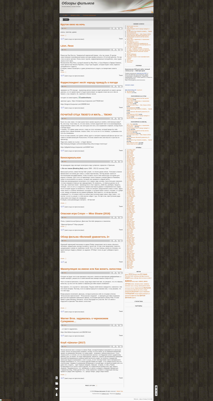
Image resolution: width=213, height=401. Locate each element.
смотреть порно (129, 85)
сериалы (146, 291)
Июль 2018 (130, 152)
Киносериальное (71, 157)
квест (150, 278)
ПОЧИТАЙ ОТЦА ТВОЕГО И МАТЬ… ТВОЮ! (86, 114)
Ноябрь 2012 (130, 241)
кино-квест (135, 281)
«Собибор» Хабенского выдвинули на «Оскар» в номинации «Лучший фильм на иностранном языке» (138, 45)
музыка (147, 288)
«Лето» (129, 59)
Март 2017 (130, 172)
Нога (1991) (130, 60)
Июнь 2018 (130, 153)
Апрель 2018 (130, 155)
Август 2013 (130, 229)
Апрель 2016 (130, 187)
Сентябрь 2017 (131, 164)
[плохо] (63, 39)
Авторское (130, 91)
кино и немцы (134, 285)
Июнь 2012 (130, 248)
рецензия (135, 291)
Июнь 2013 (130, 232)
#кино (126, 274)
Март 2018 (130, 156)
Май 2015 (129, 201)
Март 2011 (129, 268)
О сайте (65, 15)
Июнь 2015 (130, 200)
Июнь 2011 (130, 264)
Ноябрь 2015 (130, 193)
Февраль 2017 (131, 173)
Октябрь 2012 (130, 242)
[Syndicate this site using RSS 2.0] (152, 13)
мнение (140, 288)
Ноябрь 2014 (130, 209)
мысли (135, 290)
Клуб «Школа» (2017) (73, 342)
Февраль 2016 (131, 189)
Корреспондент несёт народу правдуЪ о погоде (89, 82)
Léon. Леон (67, 45)
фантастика (135, 295)
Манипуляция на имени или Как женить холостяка (91, 269)
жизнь (132, 278)
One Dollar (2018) (131, 55)
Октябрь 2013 (130, 227)
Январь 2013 (130, 238)
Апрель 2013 (130, 235)
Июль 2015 (130, 199)
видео (127, 278)
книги (148, 286)
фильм (142, 295)
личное (132, 288)
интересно (145, 278)
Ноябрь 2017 (130, 161)
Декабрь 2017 (130, 160)
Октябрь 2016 (130, 179)
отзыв (145, 290)
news (64, 28)
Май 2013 (129, 233)
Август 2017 (130, 165)
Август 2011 (130, 261)
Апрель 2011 (130, 266)
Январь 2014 (130, 223)
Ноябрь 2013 (130, 225)
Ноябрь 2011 (130, 257)
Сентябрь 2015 (131, 196)
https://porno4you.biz (130, 90)
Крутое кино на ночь (73, 24)
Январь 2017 (130, 175)
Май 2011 (129, 265)
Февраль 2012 (131, 253)
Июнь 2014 (130, 216)
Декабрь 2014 (130, 208)
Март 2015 (130, 204)
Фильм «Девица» (131, 54)
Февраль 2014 (131, 221)
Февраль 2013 (131, 237)
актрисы (146, 276)
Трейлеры (136, 276)
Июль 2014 (130, 215)
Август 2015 (130, 197)
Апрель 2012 (130, 250)
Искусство (136, 274)
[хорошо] (61, 39)
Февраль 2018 (131, 157)
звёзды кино (138, 278)
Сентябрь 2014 (131, 212)
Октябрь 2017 (130, 163)
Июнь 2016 (130, 184)
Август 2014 (130, 213)
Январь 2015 (130, 207)
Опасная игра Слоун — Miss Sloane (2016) (85, 213)
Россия (127, 276)
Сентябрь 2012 (131, 244)
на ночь (140, 290)
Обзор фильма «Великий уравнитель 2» (85, 236)
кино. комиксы (144, 284)
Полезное (129, 62)
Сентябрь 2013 (131, 228)
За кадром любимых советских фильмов (138, 50)
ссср (136, 293)
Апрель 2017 (130, 171)
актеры (141, 276)
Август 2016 (130, 181)
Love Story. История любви (134, 47)
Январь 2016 (130, 191)
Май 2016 (129, 185)
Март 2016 (130, 188)
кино (128, 281)
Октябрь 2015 (130, 195)
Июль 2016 (130, 183)
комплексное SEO (142, 73)
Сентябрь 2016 (131, 180)
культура (127, 288)
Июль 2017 (130, 167)
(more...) (63, 35)
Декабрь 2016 (130, 176)
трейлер (140, 293)
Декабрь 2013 (130, 224)
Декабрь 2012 (130, 240)
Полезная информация (89, 15)
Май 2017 (129, 169)
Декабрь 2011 (130, 256)
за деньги (139, 90)
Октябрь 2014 (130, 211)
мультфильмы (129, 290)
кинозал (127, 286)
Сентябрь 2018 (131, 149)
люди (136, 288)
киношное (142, 286)
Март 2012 (130, 252)
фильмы (128, 297)
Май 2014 (129, 217)
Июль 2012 (130, 246)
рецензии (128, 291)
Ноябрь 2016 (130, 177)
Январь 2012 (130, 254)
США (131, 276)
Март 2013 (130, 236)
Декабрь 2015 (130, 192)
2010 (131, 274)
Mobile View (120, 391)
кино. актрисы (135, 284)
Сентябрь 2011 (131, 260)
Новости (129, 92)
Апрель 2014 (130, 219)
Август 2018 (130, 151)
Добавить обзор (75, 15)
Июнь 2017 (130, 168)
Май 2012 (129, 249)
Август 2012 (130, 245)
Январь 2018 (130, 159)
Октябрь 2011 (130, 258)
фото (134, 297)
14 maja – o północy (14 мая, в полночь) (138, 48)
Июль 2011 (130, 262)
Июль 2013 (130, 231)
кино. (141, 281)
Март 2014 (130, 220)
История (143, 274)
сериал (141, 291)
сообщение (129, 293)
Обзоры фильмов (78, 3)
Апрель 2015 (130, 203)
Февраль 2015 (131, 205)
